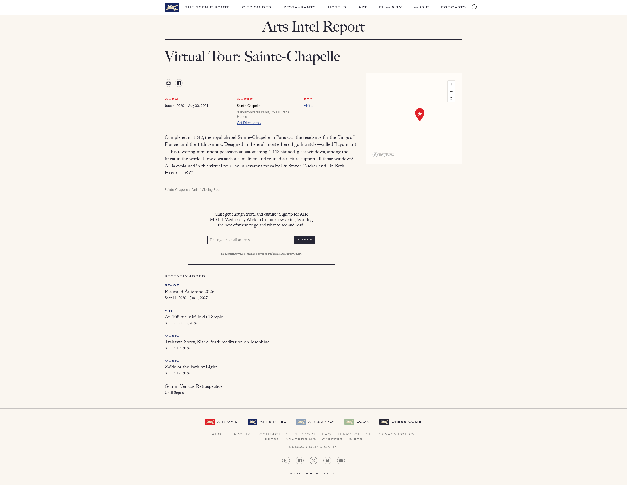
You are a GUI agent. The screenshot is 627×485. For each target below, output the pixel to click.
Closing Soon (211, 189)
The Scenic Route (207, 7)
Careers (332, 439)
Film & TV (390, 7)
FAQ (326, 434)
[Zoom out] (451, 91)
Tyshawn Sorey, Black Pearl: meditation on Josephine (217, 342)
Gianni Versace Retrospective (194, 387)
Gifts (355, 439)
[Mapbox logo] (383, 154)
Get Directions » (249, 122)
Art (362, 7)
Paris (194, 189)
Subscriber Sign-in (313, 447)
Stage (172, 285)
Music (421, 7)
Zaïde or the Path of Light (191, 367)
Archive (243, 434)
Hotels (337, 7)
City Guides (256, 7)
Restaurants (299, 7)
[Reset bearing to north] (451, 98)
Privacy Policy (293, 254)
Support (305, 434)
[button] (419, 114)
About (220, 434)
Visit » (308, 105)
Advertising (300, 439)
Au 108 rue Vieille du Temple (194, 317)
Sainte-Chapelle (248, 105)
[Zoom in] (451, 84)
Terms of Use (354, 434)
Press (272, 439)
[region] (414, 118)
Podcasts (453, 7)
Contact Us (274, 434)
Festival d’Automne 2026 (189, 292)
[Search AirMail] (475, 7)
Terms (276, 254)
